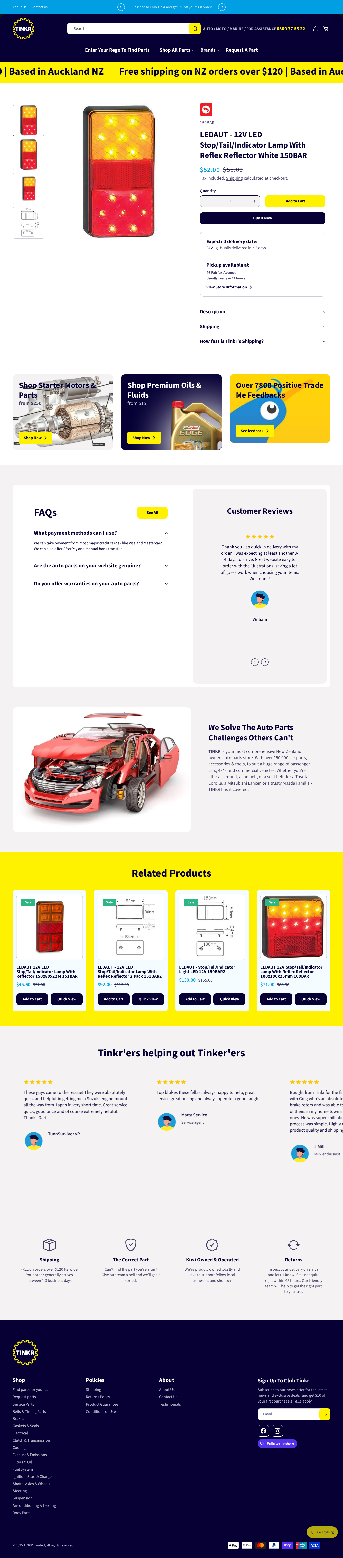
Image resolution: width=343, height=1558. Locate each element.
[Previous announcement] (121, 7)
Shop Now (33, 437)
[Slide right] (265, 662)
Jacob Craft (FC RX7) (85, 1121)
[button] (175, 50)
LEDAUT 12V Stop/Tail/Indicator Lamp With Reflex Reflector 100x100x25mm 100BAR (291, 972)
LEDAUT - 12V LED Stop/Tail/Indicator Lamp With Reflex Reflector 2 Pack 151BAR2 (130, 972)
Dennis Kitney (212, 1134)
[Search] (195, 28)
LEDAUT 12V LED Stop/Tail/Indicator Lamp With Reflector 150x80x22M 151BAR (47, 972)
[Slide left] (255, 662)
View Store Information (226, 287)
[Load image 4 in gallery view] (28, 223)
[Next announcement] (222, 7)
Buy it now (262, 218)
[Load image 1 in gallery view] (28, 120)
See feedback (252, 430)
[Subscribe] (324, 1414)
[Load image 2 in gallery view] (28, 154)
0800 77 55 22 (291, 29)
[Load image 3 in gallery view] (28, 188)
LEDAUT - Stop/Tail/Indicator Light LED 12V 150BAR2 (207, 969)
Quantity (208, 191)
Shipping (234, 178)
